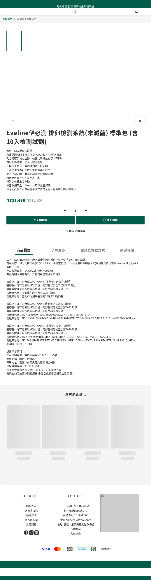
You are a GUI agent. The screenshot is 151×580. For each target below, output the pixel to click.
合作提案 (75, 529)
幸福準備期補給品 (26, 18)
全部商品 (7, 18)
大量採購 (75, 533)
